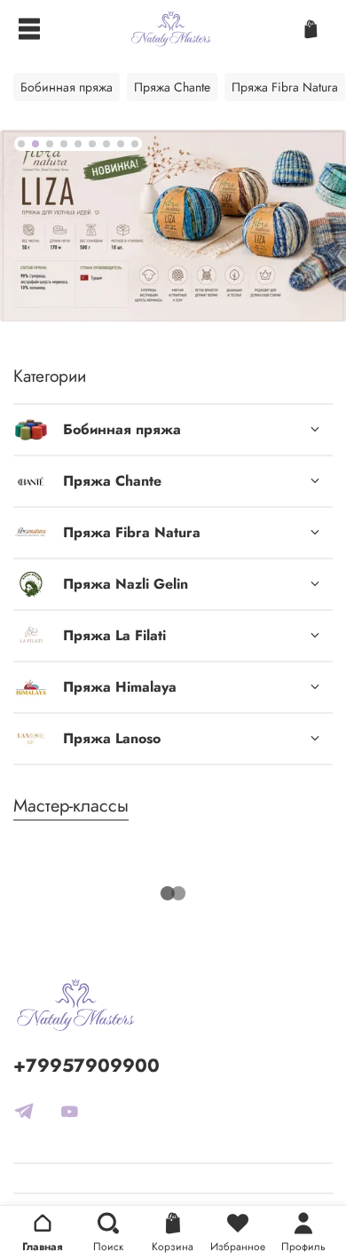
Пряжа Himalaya (120, 687)
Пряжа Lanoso (112, 738)
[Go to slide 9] (134, 143)
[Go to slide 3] (49, 143)
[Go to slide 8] (120, 143)
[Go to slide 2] (35, 143)
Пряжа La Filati (114, 635)
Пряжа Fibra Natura (132, 532)
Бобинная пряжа (122, 429)
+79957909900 (86, 1065)
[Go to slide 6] (92, 143)
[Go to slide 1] (21, 143)
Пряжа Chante (112, 481)
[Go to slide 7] (106, 143)
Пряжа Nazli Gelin (125, 584)
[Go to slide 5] (78, 143)
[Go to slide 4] (63, 143)
